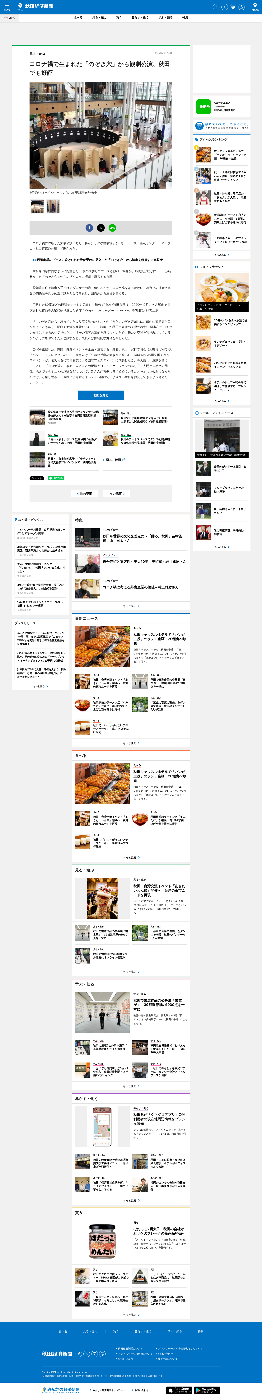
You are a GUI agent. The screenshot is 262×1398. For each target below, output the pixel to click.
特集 (185, 17)
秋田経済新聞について (130, 1348)
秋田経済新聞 (35, 7)
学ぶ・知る (165, 17)
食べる (78, 17)
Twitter (224, 7)
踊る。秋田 (113, 460)
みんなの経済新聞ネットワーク (60, 1390)
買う (119, 17)
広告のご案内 (125, 1358)
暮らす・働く (140, 17)
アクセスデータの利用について (135, 1353)
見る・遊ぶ (99, 17)
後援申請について (168, 1358)
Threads (241, 7)
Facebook (216, 7)
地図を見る (101, 395)
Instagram (233, 7)
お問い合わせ (165, 1353)
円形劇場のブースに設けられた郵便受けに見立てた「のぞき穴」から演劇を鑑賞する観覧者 (100, 260)
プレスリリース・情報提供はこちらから (180, 1348)
